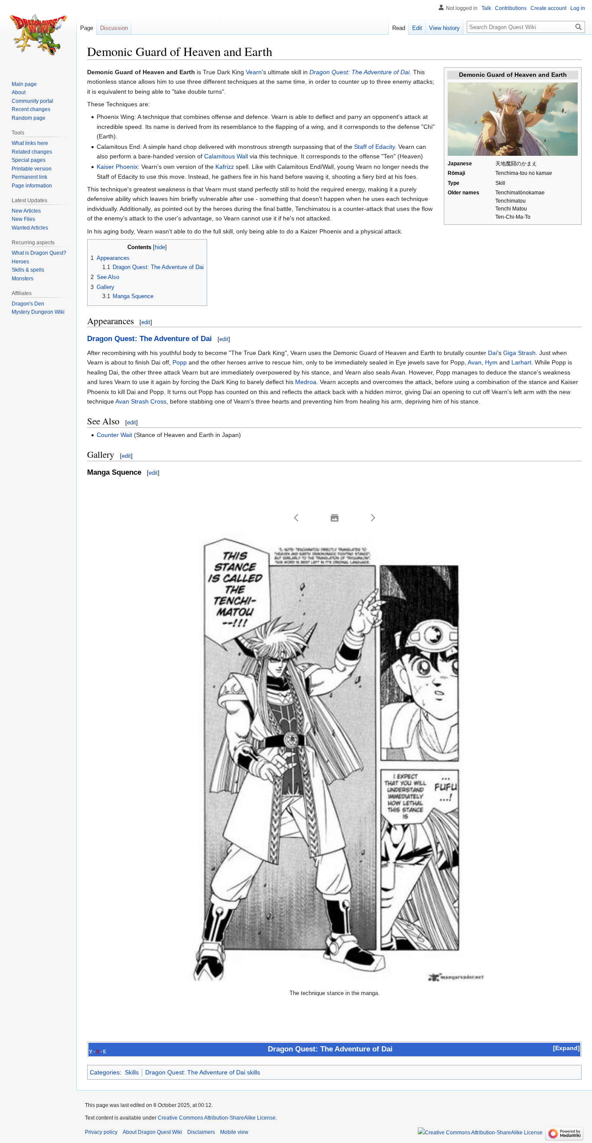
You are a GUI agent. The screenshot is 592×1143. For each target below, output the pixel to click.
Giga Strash (519, 352)
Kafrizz (224, 166)
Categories (105, 1072)
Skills (132, 1072)
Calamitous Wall (226, 156)
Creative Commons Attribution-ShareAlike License (217, 1118)
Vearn (254, 72)
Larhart (521, 362)
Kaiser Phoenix (117, 166)
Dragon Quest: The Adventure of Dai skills (202, 1072)
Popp (179, 362)
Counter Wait (114, 434)
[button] (296, 518)
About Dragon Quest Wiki (152, 1132)
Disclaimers (201, 1132)
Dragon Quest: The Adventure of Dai (359, 72)
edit (145, 322)
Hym (491, 362)
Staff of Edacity (374, 146)
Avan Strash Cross (140, 401)
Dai (492, 352)
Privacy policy (101, 1132)
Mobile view (234, 1132)
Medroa (305, 381)
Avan (474, 362)
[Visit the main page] (38, 34)
